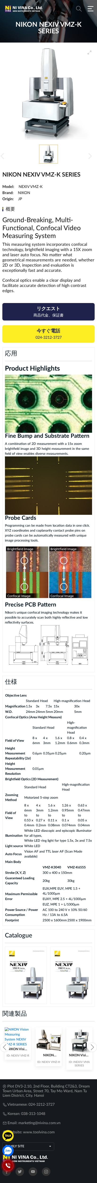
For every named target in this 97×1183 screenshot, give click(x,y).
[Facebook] (6, 1171)
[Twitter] (20, 1171)
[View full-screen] (89, 52)
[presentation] (4, 1047)
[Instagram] (46, 1171)
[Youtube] (33, 1171)
